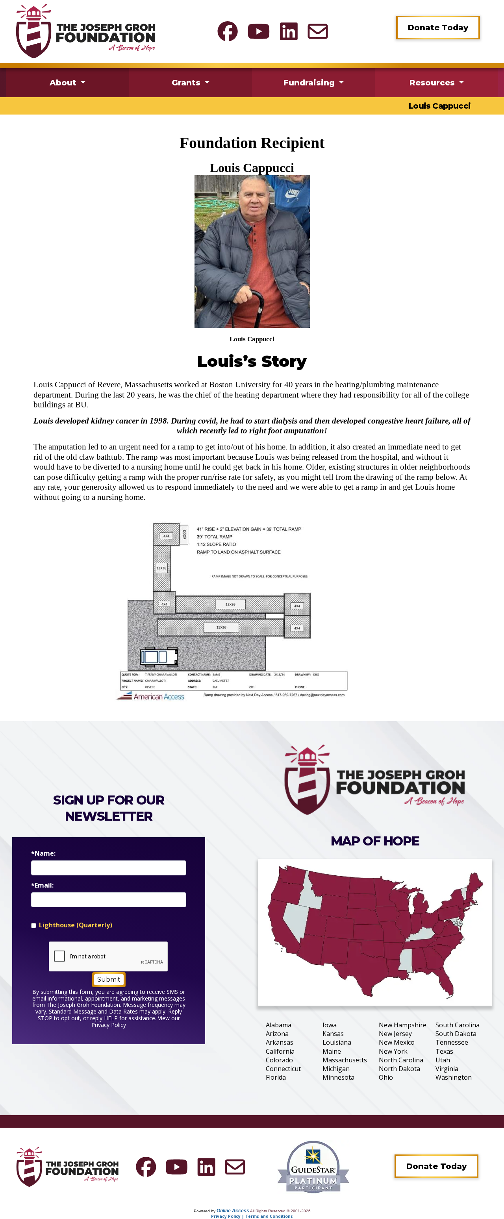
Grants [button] (187, 82)
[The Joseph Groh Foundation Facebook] (228, 31)
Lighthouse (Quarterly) (75, 925)
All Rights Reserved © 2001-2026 (280, 1211)
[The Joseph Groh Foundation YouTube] (258, 31)
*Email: (42, 885)
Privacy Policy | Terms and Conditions (252, 1216)
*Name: (43, 853)
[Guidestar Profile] (313, 1166)
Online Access (233, 1210)
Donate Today (438, 27)
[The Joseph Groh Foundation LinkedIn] (289, 31)
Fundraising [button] (310, 82)
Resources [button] (433, 82)
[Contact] (318, 31)
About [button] (64, 82)
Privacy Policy (108, 1024)
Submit (108, 979)
